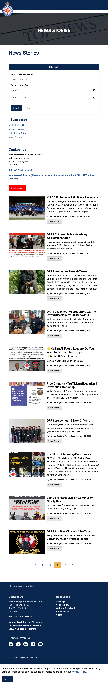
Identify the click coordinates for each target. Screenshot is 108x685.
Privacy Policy (63, 611)
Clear (28, 108)
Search (16, 108)
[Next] (73, 565)
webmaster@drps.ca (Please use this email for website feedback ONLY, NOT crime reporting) (26, 625)
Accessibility (62, 604)
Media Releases (16, 124)
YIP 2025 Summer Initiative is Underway (72, 197)
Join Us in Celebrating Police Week (69, 454)
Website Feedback (65, 608)
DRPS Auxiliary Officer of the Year (68, 531)
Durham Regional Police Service (63, 216)
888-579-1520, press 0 (20, 170)
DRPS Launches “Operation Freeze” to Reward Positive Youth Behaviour (71, 313)
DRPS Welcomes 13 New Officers (68, 420)
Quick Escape (17, 188)
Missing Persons (17, 129)
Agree (7, 679)
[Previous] (35, 565)
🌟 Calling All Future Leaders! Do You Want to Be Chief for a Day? (70, 350)
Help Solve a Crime (18, 133)
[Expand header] (104, 5)
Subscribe (55, 67)
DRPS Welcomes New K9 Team (67, 271)
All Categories (18, 119)
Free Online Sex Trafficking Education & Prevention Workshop (72, 385)
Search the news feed (22, 74)
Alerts (59, 614)
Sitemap (60, 601)
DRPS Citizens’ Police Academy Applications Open (67, 236)
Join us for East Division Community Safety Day (70, 499)
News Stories (54, 221)
